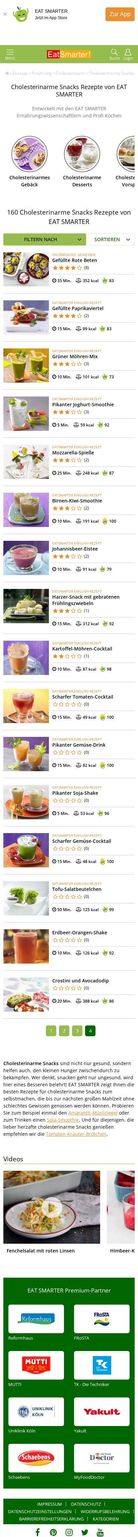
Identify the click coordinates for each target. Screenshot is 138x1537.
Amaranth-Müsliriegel (93, 1113)
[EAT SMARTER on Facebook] (37, 1532)
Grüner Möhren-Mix (75, 356)
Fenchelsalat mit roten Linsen (41, 1250)
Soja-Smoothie (63, 1120)
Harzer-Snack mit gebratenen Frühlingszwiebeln (86, 600)
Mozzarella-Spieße (73, 452)
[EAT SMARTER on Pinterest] (53, 1532)
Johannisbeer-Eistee (75, 549)
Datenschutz (86, 1504)
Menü (10, 58)
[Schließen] (5, 14)
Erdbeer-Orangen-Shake (79, 932)
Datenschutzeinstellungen (40, 1511)
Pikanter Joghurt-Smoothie (83, 404)
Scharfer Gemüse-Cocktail (81, 841)
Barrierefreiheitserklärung (51, 1519)
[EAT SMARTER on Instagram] (69, 1532)
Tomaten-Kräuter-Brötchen (76, 1134)
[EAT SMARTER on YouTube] (100, 1532)
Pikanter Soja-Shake (75, 793)
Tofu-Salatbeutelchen (76, 889)
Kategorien (106, 1519)
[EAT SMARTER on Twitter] (84, 1532)
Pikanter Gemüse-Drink (79, 745)
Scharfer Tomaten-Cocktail (82, 696)
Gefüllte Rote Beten (74, 260)
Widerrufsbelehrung (105, 1511)
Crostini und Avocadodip (80, 980)
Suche (115, 58)
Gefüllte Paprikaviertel (78, 308)
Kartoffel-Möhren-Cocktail (82, 648)
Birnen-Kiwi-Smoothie (77, 500)
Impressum (49, 1504)
